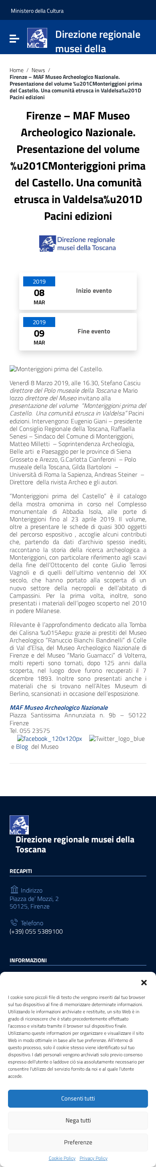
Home (17, 70)
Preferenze (78, 1142)
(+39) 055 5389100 (36, 931)
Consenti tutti (78, 1098)
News (38, 70)
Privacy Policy (94, 1158)
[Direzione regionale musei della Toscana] (37, 37)
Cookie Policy (62, 1158)
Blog (23, 746)
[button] (144, 982)
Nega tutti (78, 1120)
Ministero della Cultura (37, 10)
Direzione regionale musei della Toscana (75, 844)
